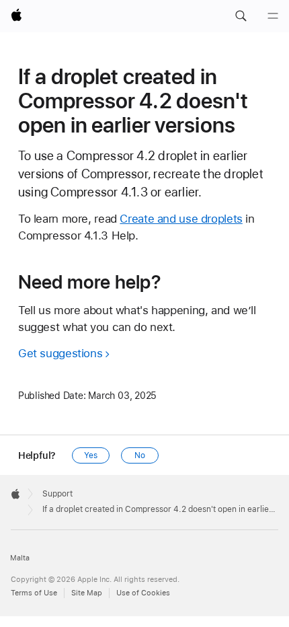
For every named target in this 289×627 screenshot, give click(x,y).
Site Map (86, 593)
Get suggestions (60, 353)
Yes (90, 455)
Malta (20, 558)
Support (57, 494)
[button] (240, 16)
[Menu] (273, 16)
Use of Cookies (143, 593)
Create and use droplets (181, 218)
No (139, 455)
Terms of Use (34, 593)
